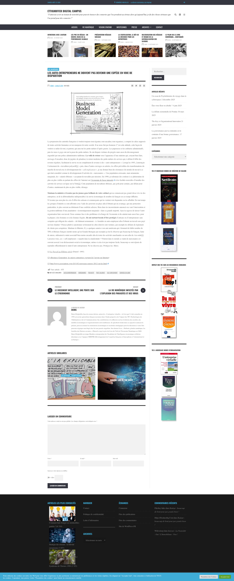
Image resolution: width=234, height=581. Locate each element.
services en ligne (125, 273)
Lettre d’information (91, 520)
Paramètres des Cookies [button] (208, 577)
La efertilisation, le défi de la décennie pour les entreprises (128, 36)
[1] (77, 166)
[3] (142, 235)
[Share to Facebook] (132, 85)
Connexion (123, 508)
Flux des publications (127, 514)
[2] (79, 183)
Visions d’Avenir (105, 27)
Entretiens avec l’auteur (57, 34)
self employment (112, 273)
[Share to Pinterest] (144, 85)
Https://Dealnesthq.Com (164, 517)
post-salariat (100, 273)
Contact (159, 27)
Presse (134, 27)
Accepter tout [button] (225, 577)
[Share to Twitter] (136, 85)
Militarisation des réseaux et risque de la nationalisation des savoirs (152, 38)
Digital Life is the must (121, 380)
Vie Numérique (88, 27)
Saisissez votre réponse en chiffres (57, 471)
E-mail (82, 458)
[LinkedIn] (180, 14)
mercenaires (82, 273)
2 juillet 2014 (59, 85)
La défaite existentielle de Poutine (141, 1)
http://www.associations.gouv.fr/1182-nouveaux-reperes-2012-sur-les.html (78, 263)
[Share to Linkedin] (140, 85)
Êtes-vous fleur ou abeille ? (162, 105)
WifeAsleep (159, 530)
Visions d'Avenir (76, 375)
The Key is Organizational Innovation (166, 121)
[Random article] (184, 2)
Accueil (74, 27)
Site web (115, 458)
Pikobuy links (160, 508)
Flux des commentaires (127, 520)
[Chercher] (175, 14)
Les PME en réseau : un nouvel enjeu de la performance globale (79, 36)
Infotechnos (122, 27)
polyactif (91, 273)
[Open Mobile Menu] (184, 14)
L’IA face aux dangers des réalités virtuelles (71, 380)
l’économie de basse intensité (102, 180)
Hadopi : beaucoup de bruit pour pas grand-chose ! (170, 521)
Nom (50, 458)
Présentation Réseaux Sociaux (103, 35)
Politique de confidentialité (93, 514)
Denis (51, 38)
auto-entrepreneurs (70, 273)
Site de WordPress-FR (127, 526)
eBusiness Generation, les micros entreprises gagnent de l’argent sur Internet (79, 257)
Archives (145, 27)
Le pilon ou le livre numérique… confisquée (174, 35)
